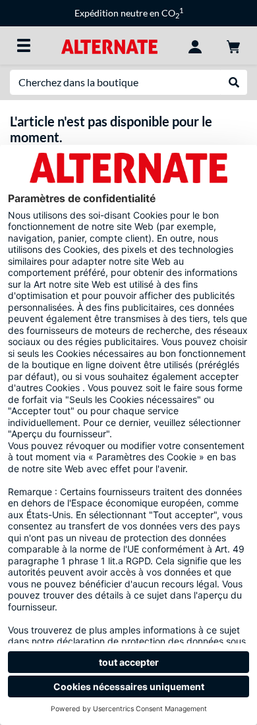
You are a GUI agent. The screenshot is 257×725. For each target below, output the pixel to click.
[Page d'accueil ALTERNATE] (109, 45)
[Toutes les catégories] (24, 45)
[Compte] (195, 45)
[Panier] (233, 45)
